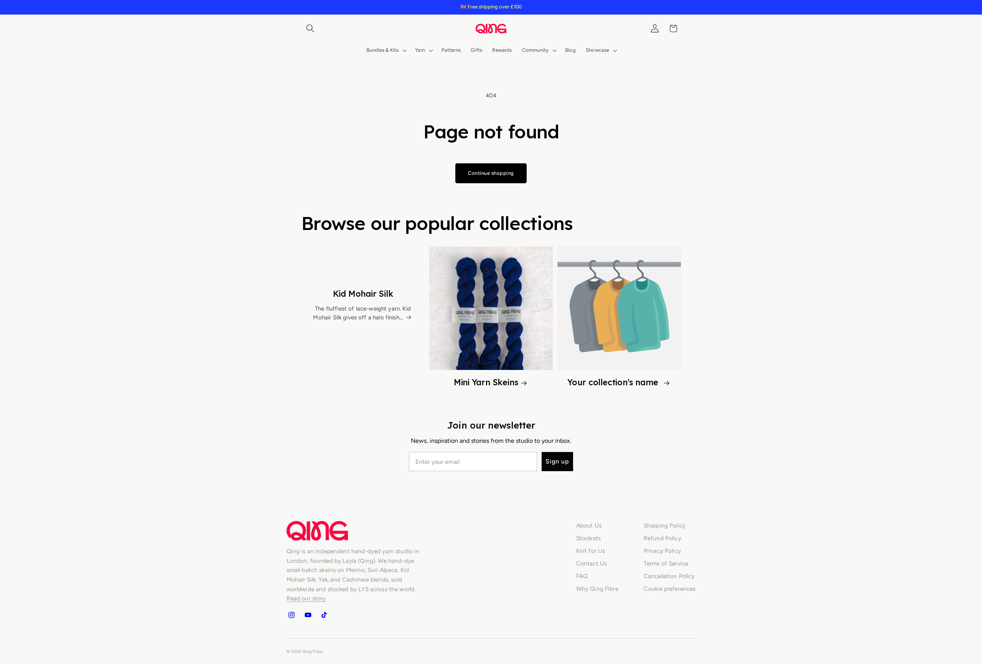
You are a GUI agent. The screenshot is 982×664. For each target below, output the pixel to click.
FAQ (582, 576)
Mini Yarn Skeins (486, 382)
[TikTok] (324, 615)
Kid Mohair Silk (363, 293)
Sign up (557, 461)
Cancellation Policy (669, 576)
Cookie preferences (670, 588)
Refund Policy (662, 538)
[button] (310, 28)
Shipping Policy (664, 525)
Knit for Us (590, 550)
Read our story (306, 598)
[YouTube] (308, 615)
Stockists (588, 538)
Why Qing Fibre (597, 588)
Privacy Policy (662, 550)
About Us (588, 525)
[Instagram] (292, 615)
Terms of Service (666, 563)
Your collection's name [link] (614, 382)
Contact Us (591, 563)
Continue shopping (491, 173)
